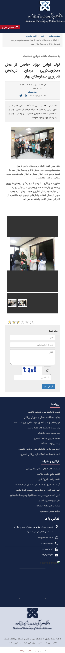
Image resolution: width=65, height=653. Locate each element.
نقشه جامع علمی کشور (49, 479)
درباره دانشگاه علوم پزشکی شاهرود (44, 412)
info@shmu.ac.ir (45, 537)
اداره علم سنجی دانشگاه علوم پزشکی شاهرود (39, 449)
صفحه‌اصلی (54, 36)
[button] (10, 27)
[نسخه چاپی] (26, 95)
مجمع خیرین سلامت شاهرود (46, 438)
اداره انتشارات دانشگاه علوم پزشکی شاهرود (40, 454)
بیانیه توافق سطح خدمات (48, 506)
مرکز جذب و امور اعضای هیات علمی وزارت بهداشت (36, 422)
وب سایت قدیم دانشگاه (49, 433)
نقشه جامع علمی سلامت (48, 474)
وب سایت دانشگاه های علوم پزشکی (43, 428)
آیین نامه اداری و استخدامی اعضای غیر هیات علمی (36, 484)
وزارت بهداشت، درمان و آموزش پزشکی (42, 417)
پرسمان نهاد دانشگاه (50, 443)
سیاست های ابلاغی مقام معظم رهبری (42, 469)
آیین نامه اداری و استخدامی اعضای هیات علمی (38, 490)
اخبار (43, 36)
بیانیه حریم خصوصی (50, 511)
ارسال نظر (48, 386)
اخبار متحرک (31, 36)
